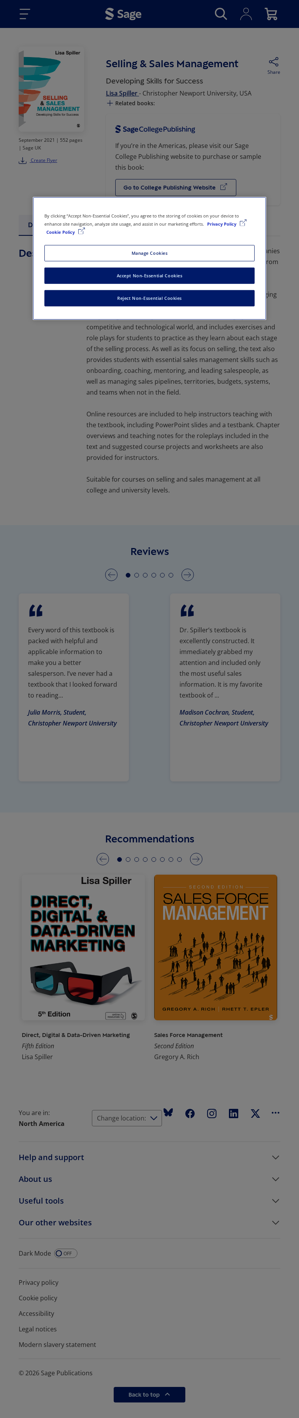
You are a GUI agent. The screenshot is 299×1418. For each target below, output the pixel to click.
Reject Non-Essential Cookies (149, 298)
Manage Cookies (150, 253)
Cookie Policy (61, 232)
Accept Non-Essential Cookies (150, 275)
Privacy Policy (222, 223)
